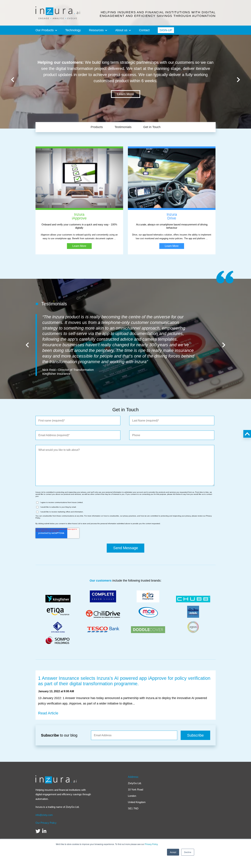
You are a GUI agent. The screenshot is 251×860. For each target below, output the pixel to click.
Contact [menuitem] (144, 30)
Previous (12, 79)
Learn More (125, 94)
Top (247, 434)
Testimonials (123, 127)
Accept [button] (173, 852)
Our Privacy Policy (46, 822)
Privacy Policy (151, 844)
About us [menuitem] (121, 30)
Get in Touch (152, 127)
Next (238, 79)
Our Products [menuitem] (45, 30)
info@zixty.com (44, 815)
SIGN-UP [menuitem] (165, 30)
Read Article (48, 713)
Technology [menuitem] (73, 30)
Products (97, 127)
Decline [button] (187, 852)
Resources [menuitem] (96, 30)
